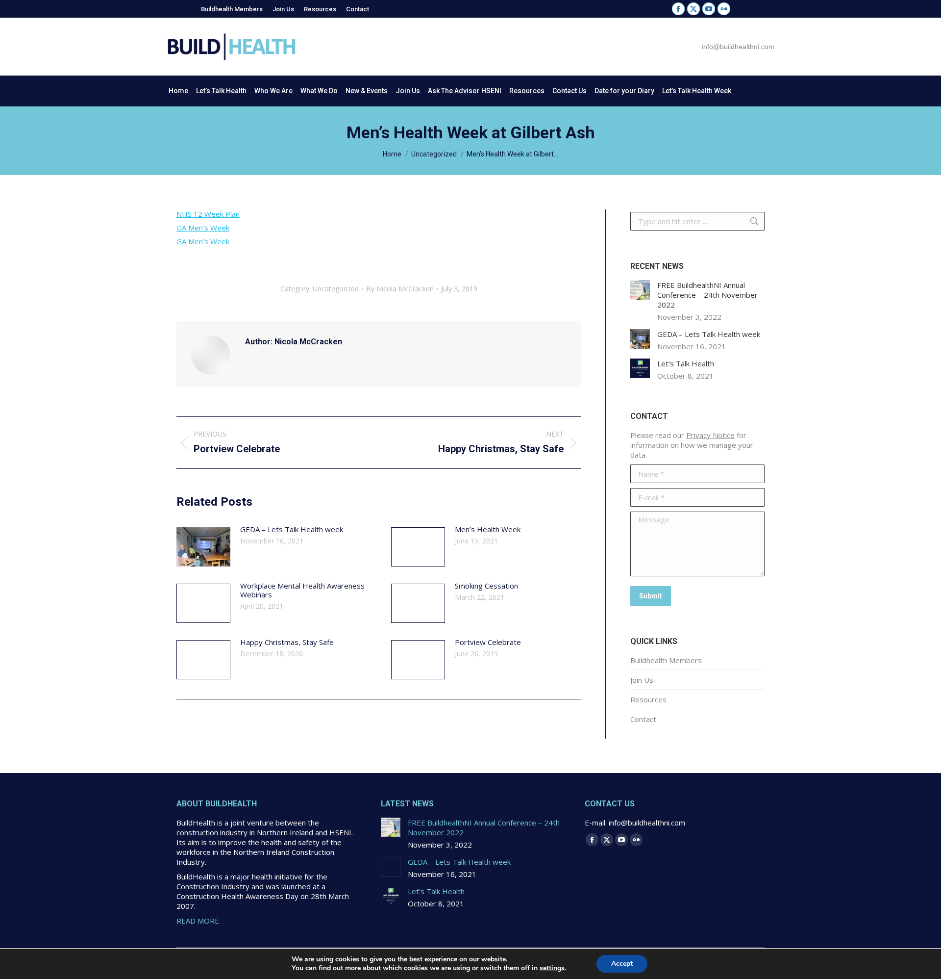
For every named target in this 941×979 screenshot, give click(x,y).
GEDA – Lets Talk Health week (291, 529)
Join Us (641, 680)
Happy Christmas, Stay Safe (287, 642)
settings (552, 968)
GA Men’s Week (202, 227)
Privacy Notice (710, 435)
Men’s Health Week (487, 529)
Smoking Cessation (486, 585)
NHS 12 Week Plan (208, 214)
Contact (643, 719)
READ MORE (197, 921)
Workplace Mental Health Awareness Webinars (302, 590)
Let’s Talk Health (685, 363)
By (400, 288)
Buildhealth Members (666, 660)
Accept (622, 963)
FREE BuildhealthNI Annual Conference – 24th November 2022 (707, 294)
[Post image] (203, 547)
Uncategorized (336, 288)
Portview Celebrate (488, 642)
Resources (648, 699)
